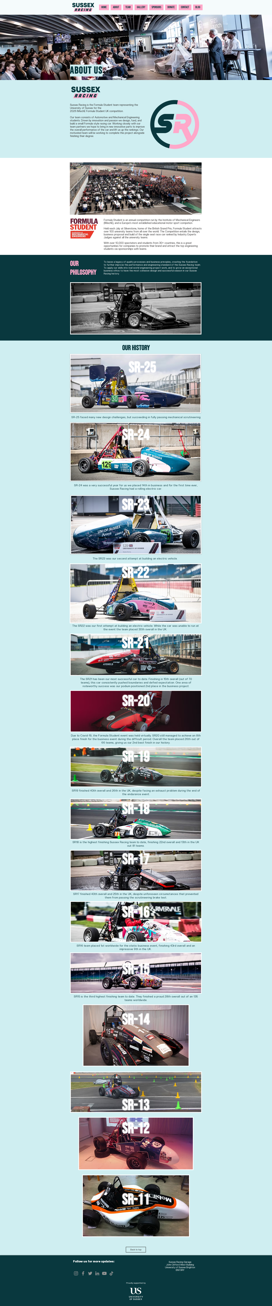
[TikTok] (111, 1273)
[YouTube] (104, 1273)
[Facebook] (83, 1273)
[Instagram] (76, 1273)
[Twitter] (90, 1273)
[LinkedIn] (97, 1273)
